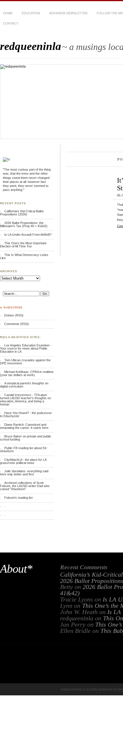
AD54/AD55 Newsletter (68, 13)
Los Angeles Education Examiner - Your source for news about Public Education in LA (26, 348)
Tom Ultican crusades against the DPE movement (25, 361)
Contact (10, 23)
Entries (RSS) (13, 315)
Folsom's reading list (18, 497)
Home (8, 13)
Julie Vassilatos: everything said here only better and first (24, 472)
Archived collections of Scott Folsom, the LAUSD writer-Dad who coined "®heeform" (24, 486)
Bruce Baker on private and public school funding (25, 438)
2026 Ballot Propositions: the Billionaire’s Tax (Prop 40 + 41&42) (23, 224)
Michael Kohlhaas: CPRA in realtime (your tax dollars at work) (26, 373)
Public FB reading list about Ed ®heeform (23, 449)
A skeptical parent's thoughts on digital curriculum (24, 384)
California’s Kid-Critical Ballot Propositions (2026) (21, 212)
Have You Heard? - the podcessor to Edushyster (26, 414)
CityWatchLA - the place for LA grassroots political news (23, 461)
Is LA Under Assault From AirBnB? (27, 234)
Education (31, 13)
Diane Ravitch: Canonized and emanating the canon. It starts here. (24, 426)
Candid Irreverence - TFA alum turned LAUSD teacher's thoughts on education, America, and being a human (25, 399)
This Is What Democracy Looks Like (24, 256)
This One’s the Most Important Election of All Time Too (23, 244)
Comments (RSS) (16, 324)
